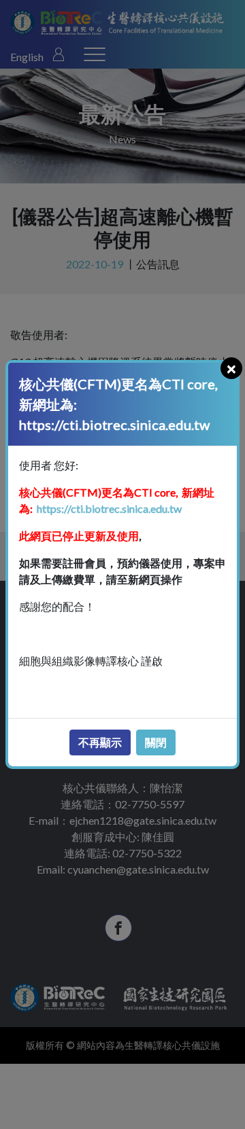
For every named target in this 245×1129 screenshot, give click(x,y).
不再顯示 (100, 742)
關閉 (156, 742)
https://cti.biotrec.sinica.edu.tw (108, 508)
